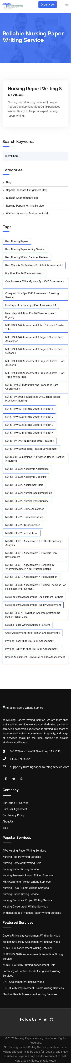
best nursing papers (16, 241)
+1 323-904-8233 (21, 759)
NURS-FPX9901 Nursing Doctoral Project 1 (29, 408)
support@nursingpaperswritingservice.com (39, 767)
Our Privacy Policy (14, 815)
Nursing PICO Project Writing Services (26, 888)
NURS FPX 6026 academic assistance (27, 468)
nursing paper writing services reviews (27, 624)
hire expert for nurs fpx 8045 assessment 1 (30, 305)
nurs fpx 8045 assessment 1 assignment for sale (34, 596)
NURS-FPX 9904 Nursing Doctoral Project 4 (29, 440)
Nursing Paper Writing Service (21, 869)
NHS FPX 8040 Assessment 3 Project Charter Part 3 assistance (34, 339)
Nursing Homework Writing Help (22, 863)
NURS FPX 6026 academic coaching (26, 476)
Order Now (47, 4)
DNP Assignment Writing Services (23, 982)
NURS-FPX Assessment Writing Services (28, 948)
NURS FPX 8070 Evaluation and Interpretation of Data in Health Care (32, 614)
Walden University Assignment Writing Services (31, 941)
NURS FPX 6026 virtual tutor (21, 533)
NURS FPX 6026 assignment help (24, 484)
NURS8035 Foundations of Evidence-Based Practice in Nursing (34, 458)
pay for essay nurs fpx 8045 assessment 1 (30, 640)
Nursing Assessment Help (22, 198)
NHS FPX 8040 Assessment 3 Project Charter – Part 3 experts (34, 363)
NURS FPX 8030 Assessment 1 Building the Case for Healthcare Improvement (35, 586)
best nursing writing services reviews (27, 257)
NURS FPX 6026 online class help (24, 517)
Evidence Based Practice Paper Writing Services (32, 912)
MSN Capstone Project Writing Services (27, 881)
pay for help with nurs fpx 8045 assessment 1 (32, 648)
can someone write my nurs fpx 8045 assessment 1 (34, 283)
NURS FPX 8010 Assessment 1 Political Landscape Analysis (34, 543)
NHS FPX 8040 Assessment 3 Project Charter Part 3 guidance (34, 351)
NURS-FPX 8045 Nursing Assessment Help (29, 965)
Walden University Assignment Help (27, 213)
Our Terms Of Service (15, 803)
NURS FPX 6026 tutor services (22, 525)
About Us (8, 821)
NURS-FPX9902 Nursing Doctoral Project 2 (29, 416)
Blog (5, 827)
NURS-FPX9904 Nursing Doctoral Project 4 (29, 432)
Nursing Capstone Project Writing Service (27, 900)
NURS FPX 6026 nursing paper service (27, 501)
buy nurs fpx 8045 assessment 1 (24, 273)
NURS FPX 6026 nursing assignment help (28, 492)
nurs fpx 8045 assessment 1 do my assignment (33, 604)
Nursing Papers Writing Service (25, 205)
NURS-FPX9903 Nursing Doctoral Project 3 (29, 424)
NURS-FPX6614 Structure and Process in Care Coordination (31, 386)
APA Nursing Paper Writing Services (24, 850)
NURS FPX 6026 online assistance (24, 509)
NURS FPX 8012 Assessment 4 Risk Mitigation (31, 576)
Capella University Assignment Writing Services (31, 935)
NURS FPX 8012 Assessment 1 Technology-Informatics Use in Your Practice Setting (30, 566)
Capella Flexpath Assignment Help (27, 190)
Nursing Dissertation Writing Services (25, 906)
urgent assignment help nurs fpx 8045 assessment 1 (35, 659)
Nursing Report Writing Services (22, 856)
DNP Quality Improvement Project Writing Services (33, 988)
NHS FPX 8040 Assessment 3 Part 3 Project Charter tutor (34, 327)
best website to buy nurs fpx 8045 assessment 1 (34, 265)
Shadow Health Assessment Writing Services (30, 994)
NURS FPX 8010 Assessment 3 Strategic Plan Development (31, 555)
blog (9, 182)
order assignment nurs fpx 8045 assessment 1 (32, 632)
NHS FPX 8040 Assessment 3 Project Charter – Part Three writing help (34, 375)
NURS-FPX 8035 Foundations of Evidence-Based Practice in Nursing (32, 398)
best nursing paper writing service (24, 249)
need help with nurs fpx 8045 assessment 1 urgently (31, 315)
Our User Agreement (15, 809)
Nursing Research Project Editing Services (28, 875)
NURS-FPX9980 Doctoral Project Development (31, 448)
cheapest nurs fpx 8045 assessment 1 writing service (32, 295)
